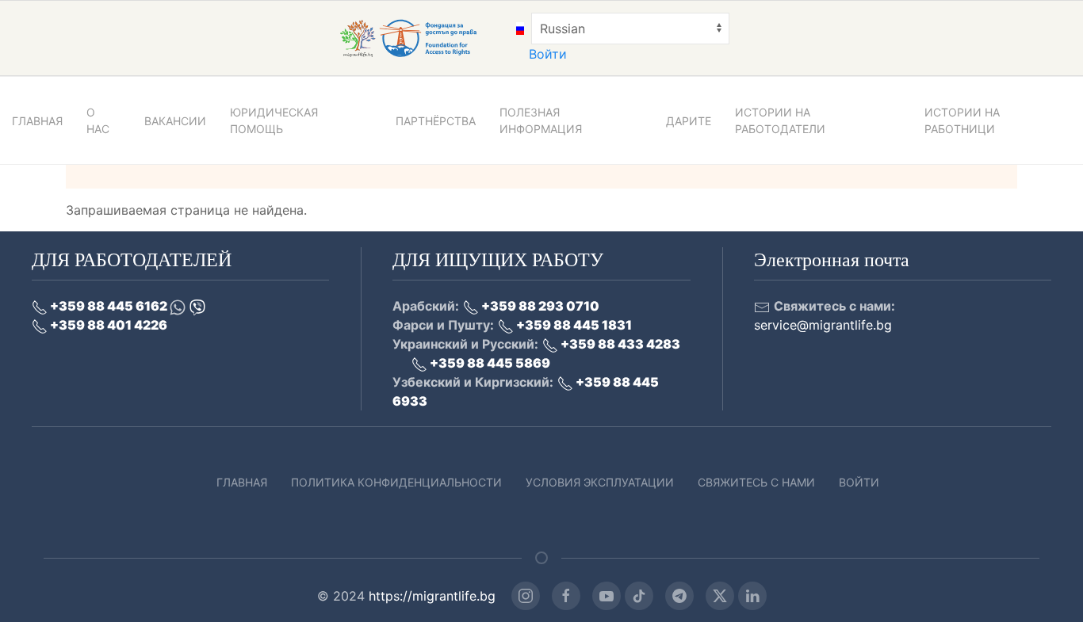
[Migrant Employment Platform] (426, 37)
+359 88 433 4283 (619, 344)
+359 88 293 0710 (539, 306)
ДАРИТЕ (688, 121)
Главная (241, 482)
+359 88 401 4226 (107, 325)
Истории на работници (962, 120)
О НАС (97, 120)
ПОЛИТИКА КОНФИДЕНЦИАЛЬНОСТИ (396, 482)
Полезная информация (540, 120)
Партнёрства (436, 121)
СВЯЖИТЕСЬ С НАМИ (756, 482)
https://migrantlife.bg (432, 596)
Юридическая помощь (274, 120)
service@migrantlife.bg (823, 325)
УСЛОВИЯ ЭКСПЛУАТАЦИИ (600, 482)
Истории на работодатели (780, 120)
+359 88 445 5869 (488, 363)
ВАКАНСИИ (175, 121)
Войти (548, 54)
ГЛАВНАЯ (37, 121)
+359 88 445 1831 (573, 325)
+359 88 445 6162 (109, 306)
